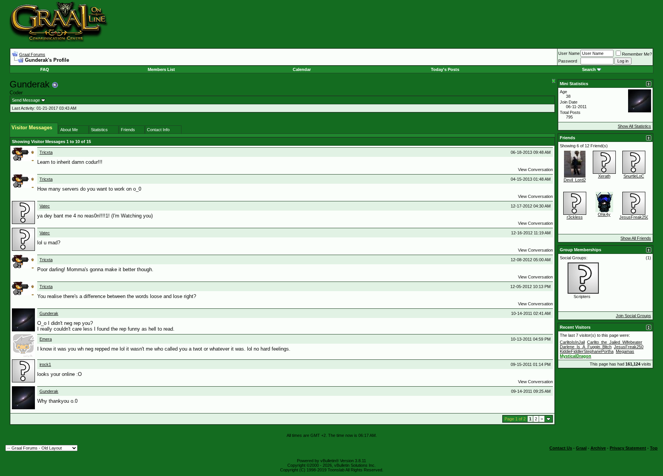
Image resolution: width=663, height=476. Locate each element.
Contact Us (560, 448)
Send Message (26, 100)
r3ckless (575, 217)
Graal (581, 448)
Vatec (45, 206)
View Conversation (535, 169)
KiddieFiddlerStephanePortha (587, 351)
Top (654, 448)
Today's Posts (445, 69)
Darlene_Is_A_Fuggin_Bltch (586, 346)
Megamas (625, 351)
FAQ (44, 69)
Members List (161, 69)
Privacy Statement (628, 448)
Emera (46, 339)
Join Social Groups (633, 315)
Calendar (302, 69)
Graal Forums (32, 54)
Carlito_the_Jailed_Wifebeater (614, 342)
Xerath (604, 176)
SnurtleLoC (633, 176)
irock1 (45, 364)
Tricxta (46, 152)
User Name (569, 53)
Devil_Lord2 (575, 180)
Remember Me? (637, 54)
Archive (598, 448)
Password (567, 61)
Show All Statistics (634, 126)
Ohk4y (604, 214)
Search (589, 69)
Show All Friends (635, 238)
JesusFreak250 (634, 217)
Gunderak (49, 313)
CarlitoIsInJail (572, 342)
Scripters (582, 296)
